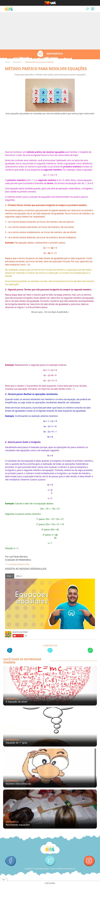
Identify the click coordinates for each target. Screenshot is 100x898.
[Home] (50, 848)
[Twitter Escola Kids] (50, 861)
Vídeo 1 (10, 576)
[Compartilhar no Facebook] (9, 651)
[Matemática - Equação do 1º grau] (50, 727)
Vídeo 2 (19, 576)
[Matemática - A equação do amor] (50, 686)
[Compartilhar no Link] (90, 651)
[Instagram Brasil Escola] (89, 861)
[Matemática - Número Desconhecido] (50, 768)
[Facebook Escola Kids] (10, 861)
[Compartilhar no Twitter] (50, 651)
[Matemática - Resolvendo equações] (50, 809)
